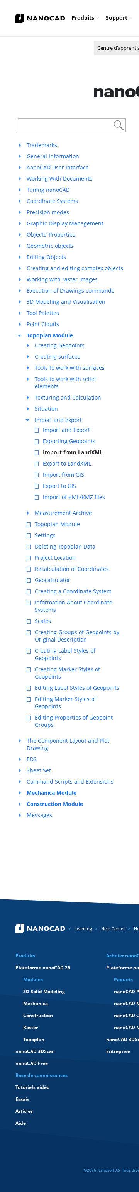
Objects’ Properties (51, 234)
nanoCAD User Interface (58, 167)
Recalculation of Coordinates (72, 568)
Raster (30, 1027)
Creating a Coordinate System (73, 591)
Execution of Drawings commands (70, 290)
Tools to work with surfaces (70, 367)
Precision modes (48, 212)
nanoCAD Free (31, 1063)
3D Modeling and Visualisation (66, 301)
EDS (32, 759)
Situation (46, 408)
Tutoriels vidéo (32, 1087)
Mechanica (35, 1003)
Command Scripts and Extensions (70, 781)
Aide (20, 1123)
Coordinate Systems (52, 201)
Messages (39, 815)
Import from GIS (63, 474)
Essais (22, 1099)
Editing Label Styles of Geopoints (77, 687)
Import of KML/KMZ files (74, 497)
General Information (53, 156)
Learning (83, 928)
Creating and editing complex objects (75, 268)
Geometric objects (50, 245)
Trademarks (42, 145)
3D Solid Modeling (44, 991)
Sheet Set (39, 770)
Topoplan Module (57, 524)
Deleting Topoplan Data (65, 546)
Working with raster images (62, 279)
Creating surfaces (57, 356)
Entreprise (118, 1051)
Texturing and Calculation (68, 397)
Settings (45, 535)
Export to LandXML (67, 463)
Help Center (113, 928)
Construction (38, 1015)
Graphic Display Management (65, 223)
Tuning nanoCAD (48, 189)
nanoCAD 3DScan (35, 1051)
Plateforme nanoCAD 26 (42, 967)
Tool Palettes (43, 313)
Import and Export (66, 429)
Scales (43, 621)
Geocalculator (52, 580)
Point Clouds (43, 324)
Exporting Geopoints (69, 441)
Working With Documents (59, 178)
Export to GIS (59, 485)
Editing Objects (46, 257)
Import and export (58, 419)
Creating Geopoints (60, 345)
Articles (24, 1111)
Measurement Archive (63, 512)
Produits (82, 17)
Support (116, 17)
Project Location (55, 557)
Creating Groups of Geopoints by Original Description (77, 635)
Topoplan (33, 1039)
